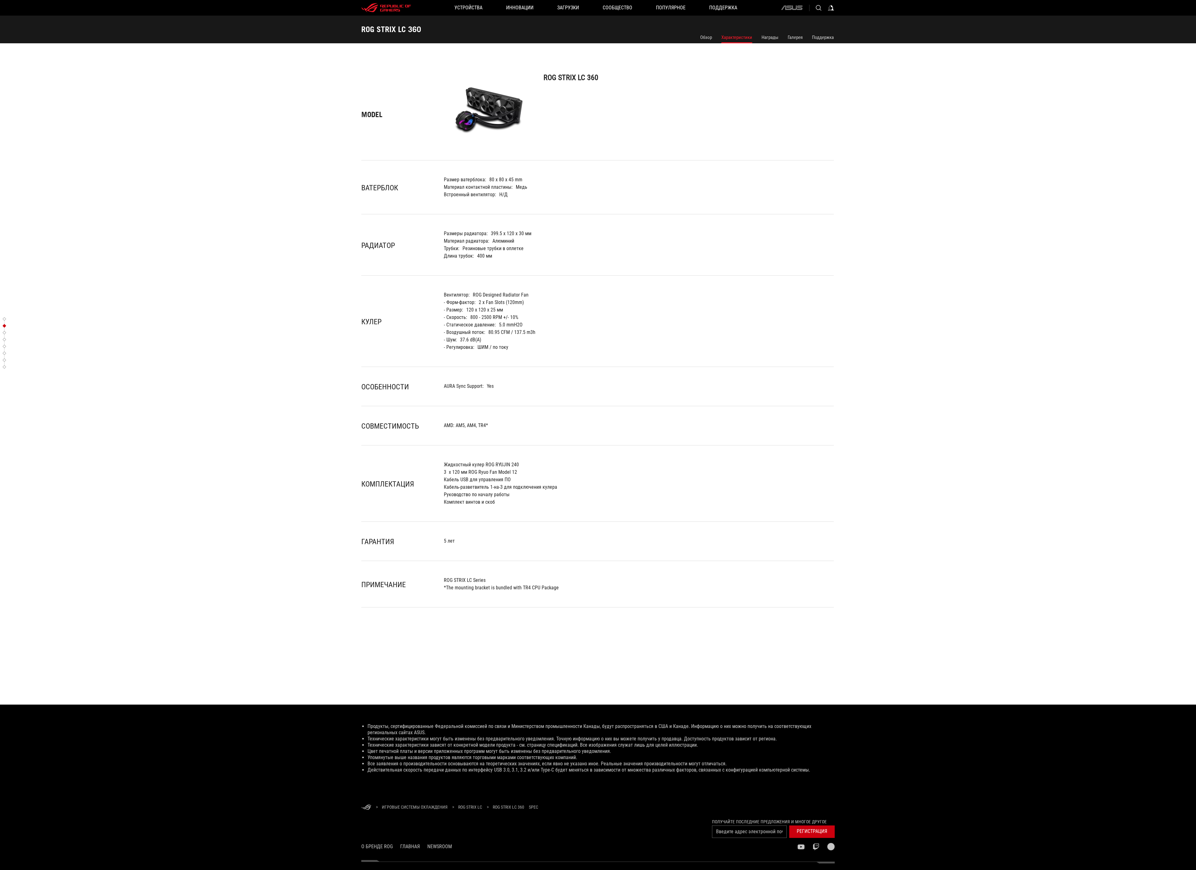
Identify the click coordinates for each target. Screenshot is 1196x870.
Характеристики (736, 37)
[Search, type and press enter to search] (818, 8)
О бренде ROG (377, 846)
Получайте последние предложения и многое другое (769, 821)
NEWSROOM (439, 846)
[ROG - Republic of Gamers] (386, 7)
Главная (410, 846)
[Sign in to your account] (831, 8)
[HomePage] (366, 807)
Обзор (706, 37)
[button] (5, 319)
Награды (770, 37)
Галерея (795, 37)
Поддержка (823, 37)
